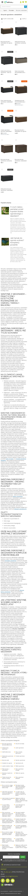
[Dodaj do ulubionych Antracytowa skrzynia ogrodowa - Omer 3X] (2, 52)
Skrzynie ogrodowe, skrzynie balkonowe (7, 744)
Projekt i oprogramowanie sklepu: (11, 893)
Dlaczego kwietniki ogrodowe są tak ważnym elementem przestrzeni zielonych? (21, 814)
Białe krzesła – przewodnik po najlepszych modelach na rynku (7, 847)
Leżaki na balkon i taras (7, 766)
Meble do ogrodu (19, 773)
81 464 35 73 (8, 872)
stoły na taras (9, 459)
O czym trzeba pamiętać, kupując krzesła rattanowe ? (20, 840)
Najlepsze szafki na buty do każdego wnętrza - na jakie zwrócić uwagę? (21, 846)
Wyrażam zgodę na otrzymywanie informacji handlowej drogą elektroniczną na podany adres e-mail (14, 860)
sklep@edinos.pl (11, 876)
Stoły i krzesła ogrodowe (18, 752)
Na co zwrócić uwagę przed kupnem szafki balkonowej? (7, 786)
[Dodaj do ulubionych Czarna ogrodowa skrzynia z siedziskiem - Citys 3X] (2, 110)
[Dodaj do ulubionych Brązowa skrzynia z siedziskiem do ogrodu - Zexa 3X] (16, 110)
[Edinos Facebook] (3, 881)
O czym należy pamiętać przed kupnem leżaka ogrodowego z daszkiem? (6, 807)
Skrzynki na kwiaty (19, 743)
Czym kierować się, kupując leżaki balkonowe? (20, 806)
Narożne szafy (5, 760)
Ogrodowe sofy (19, 763)
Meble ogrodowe (19, 766)
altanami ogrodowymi (20, 509)
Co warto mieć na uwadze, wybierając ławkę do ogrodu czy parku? (20, 793)
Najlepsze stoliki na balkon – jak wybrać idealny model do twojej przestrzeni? (21, 800)
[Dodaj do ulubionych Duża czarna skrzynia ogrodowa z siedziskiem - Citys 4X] (2, 81)
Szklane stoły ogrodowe (5, 748)
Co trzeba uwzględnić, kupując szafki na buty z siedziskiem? (21, 827)
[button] (25, 7)
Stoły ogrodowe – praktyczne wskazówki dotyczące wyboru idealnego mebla (7, 814)
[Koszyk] (26, 2)
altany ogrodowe (17, 496)
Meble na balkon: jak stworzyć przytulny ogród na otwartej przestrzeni (7, 827)
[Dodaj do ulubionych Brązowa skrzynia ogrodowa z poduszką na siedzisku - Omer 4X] (2, 140)
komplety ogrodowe (10, 560)
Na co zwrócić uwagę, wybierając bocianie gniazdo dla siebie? (7, 833)
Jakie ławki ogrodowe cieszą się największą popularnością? (7, 793)
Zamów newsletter (14, 854)
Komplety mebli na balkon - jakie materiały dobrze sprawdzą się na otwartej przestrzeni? (8, 820)
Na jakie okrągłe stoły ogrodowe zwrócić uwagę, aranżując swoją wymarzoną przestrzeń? (21, 820)
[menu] (21, 2)
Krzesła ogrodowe (19, 756)
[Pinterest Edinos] (13, 881)
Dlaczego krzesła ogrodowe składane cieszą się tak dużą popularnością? (20, 787)
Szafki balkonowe (6, 752)
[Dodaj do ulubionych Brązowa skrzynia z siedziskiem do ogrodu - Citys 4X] (2, 22)
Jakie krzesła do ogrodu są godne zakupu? (8, 799)
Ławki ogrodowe (19, 747)
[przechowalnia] (23, 2)
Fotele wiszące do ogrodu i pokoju (6, 778)
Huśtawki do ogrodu (7, 763)
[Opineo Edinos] (7, 884)
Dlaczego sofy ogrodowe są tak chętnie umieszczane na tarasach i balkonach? (21, 833)
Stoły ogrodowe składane (19, 778)
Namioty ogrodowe (20, 760)
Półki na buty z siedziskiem (5, 769)
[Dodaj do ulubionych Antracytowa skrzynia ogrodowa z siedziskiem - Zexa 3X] (2, 169)
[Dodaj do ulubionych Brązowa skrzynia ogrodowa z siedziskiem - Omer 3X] (16, 140)
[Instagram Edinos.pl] (8, 881)
